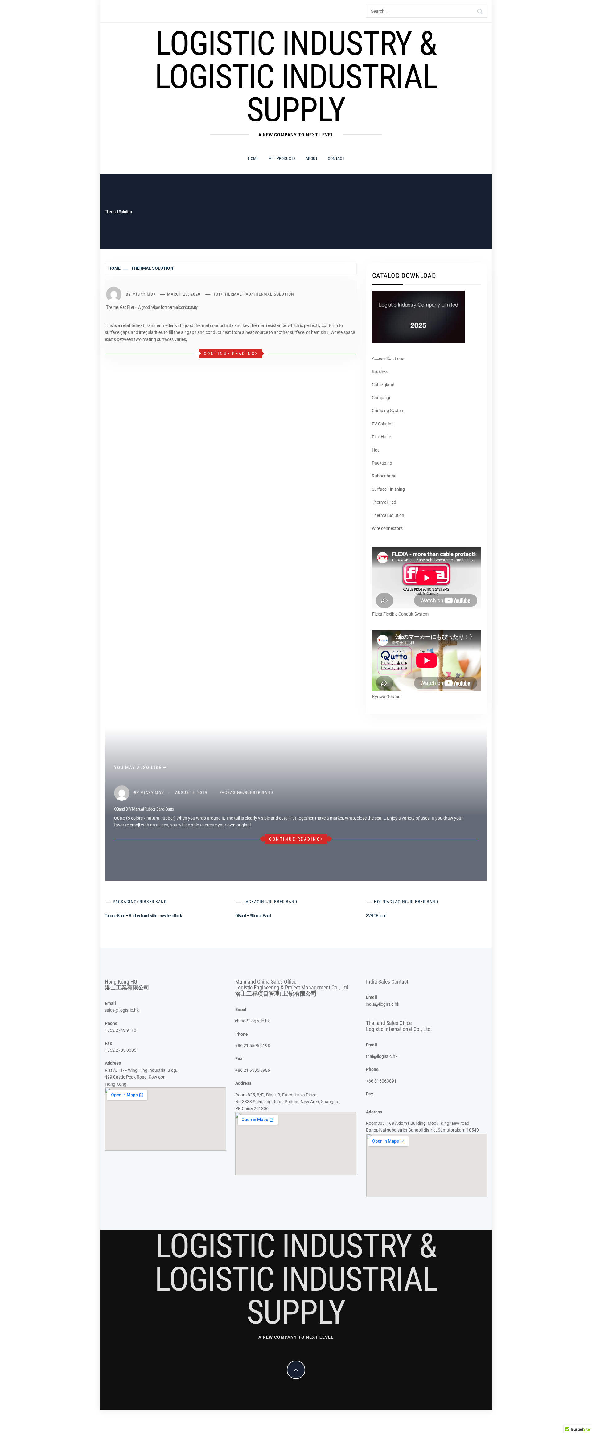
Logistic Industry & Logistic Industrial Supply (296, 76)
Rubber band (384, 475)
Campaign (382, 397)
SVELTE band (376, 916)
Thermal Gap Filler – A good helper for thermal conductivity (151, 307)
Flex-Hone (381, 436)
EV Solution (383, 423)
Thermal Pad (237, 294)
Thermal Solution (273, 294)
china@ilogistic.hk (252, 1020)
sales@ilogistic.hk (122, 1010)
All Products (282, 158)
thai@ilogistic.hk (381, 1056)
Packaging (382, 463)
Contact (336, 158)
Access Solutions (388, 358)
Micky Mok (144, 294)
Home (253, 158)
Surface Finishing (388, 489)
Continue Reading (229, 353)
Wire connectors (387, 528)
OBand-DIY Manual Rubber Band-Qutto (144, 809)
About (312, 158)
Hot (216, 294)
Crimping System (388, 410)
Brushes (380, 371)
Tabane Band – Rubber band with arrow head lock (143, 916)
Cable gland (383, 384)
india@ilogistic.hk (382, 1004)
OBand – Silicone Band (253, 916)
